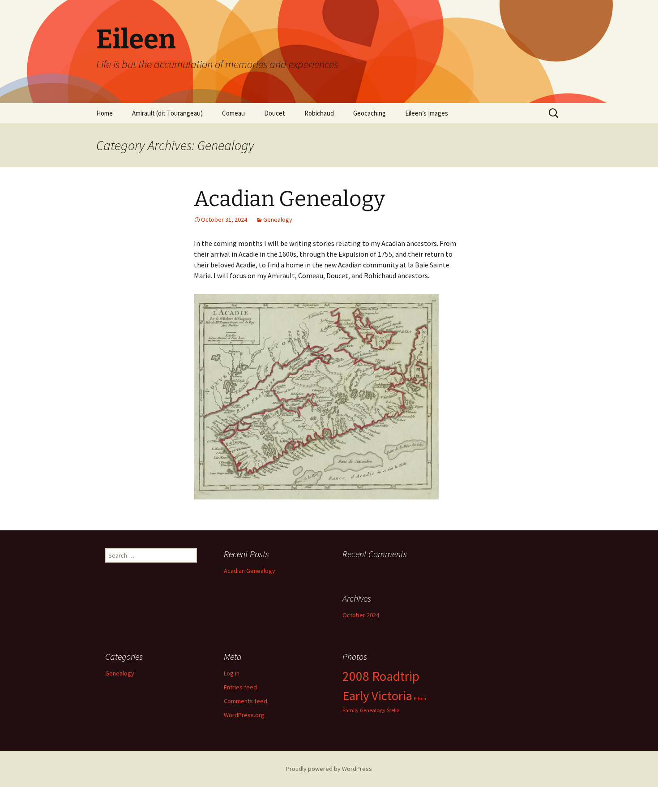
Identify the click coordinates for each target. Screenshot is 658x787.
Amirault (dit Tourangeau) (167, 113)
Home (104, 113)
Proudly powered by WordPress (329, 769)
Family (350, 710)
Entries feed (240, 687)
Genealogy (277, 219)
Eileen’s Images (426, 113)
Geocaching (369, 113)
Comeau (233, 113)
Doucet (274, 113)
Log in (231, 673)
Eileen (420, 698)
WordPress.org (244, 715)
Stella (393, 710)
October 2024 (360, 615)
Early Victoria (377, 696)
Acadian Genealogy (289, 199)
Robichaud (319, 113)
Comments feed (245, 701)
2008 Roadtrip (380, 676)
